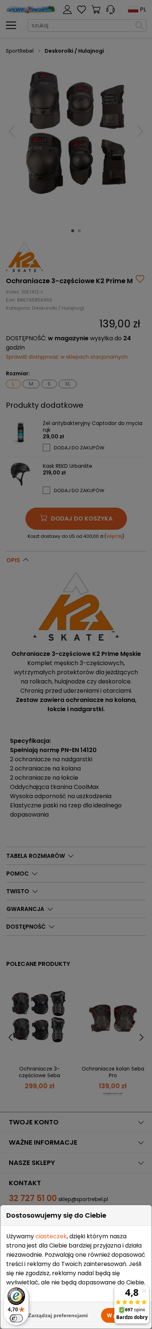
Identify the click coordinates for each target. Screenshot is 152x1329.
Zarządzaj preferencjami (58, 1315)
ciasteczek (51, 1236)
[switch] (16, 1318)
